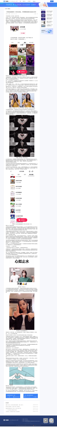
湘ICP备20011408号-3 (30, 425)
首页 (20, 1)
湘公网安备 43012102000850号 (37, 425)
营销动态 (9, 8)
